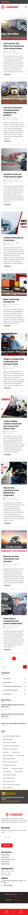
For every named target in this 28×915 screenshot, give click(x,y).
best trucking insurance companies (11, 736)
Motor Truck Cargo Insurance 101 (11, 300)
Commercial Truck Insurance (12, 53)
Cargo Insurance (9, 306)
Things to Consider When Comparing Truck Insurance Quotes (13, 361)
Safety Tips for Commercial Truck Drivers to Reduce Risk (12, 621)
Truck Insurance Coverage (9, 775)
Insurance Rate (20, 755)
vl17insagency (20, 894)
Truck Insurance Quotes (9, 778)
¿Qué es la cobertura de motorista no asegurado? (12, 715)
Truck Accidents (7, 771)
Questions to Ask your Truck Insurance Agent (12, 175)
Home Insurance (5, 855)
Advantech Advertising (16, 899)
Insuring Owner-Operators (9, 758)
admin (15, 51)
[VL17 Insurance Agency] (9, 7)
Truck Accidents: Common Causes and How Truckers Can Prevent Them (12, 425)
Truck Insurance (9, 244)
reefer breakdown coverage (9, 765)
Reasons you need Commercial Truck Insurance (11, 559)
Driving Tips (6, 752)
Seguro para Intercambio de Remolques (13, 723)
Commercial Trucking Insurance (11, 745)
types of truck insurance (9, 781)
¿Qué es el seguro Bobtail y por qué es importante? (12, 706)
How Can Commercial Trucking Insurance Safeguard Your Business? (12, 111)
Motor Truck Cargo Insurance (10, 762)
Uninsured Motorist (7, 787)
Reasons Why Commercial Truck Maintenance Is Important (11, 491)
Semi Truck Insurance (17, 768)
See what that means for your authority (10, 801)
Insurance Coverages (8, 755)
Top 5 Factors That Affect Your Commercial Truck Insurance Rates (13, 46)
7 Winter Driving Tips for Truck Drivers (13, 239)
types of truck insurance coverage (11, 784)
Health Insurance (5, 864)
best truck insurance (8, 739)
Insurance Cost (16, 752)
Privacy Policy (14, 896)
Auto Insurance (9, 566)
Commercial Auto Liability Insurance (14, 686)
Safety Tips (5, 768)
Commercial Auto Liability (9, 742)
